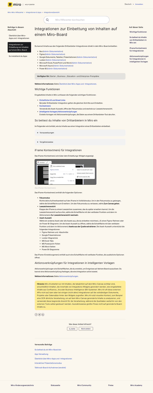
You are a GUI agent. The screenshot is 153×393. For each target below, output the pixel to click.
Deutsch (128, 4)
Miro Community (84, 385)
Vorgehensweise (46, 142)
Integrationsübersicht (52, 12)
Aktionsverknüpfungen (68, 276)
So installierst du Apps (18, 56)
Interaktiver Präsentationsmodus (48, 363)
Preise (110, 385)
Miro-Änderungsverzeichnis (22, 385)
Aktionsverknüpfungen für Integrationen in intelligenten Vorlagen (139, 59)
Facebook (36, 314)
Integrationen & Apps (33, 12)
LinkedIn (42, 314)
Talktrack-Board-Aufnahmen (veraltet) (50, 367)
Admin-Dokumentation (52, 51)
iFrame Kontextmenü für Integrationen (138, 49)
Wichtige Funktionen (138, 32)
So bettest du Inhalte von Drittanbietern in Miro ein (138, 40)
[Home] (21, 4)
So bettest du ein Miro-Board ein (48, 350)
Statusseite (55, 385)
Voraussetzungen (47, 133)
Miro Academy (136, 385)
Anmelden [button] (139, 4)
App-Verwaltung (41, 354)
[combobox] (76, 20)
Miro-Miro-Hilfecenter (15, 12)
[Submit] (46, 19)
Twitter (39, 314)
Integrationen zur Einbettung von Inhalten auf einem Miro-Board (19, 47)
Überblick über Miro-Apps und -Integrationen (19, 36)
